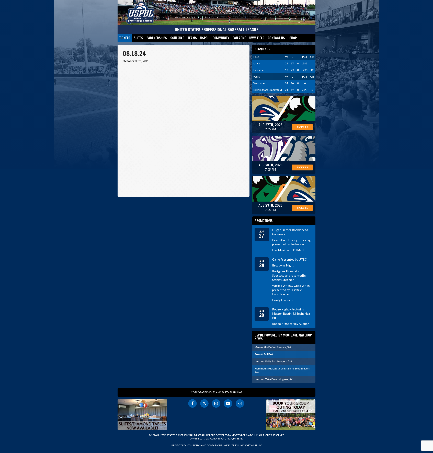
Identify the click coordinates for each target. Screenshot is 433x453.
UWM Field (256, 38)
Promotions (264, 220)
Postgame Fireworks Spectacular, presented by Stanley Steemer (289, 276)
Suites (138, 38)
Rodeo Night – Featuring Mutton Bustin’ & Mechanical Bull (291, 314)
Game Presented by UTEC (289, 259)
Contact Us (276, 38)
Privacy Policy (181, 445)
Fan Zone (239, 38)
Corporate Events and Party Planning (216, 392)
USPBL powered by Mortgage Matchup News (283, 337)
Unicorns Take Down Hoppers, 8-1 (274, 379)
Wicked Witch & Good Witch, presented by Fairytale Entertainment (291, 290)
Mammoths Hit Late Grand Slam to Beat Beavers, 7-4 (282, 370)
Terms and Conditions (207, 445)
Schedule (177, 38)
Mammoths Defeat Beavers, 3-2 (273, 347)
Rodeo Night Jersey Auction (290, 324)
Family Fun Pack (282, 300)
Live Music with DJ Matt (288, 250)
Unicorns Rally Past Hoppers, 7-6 (273, 361)
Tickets (124, 38)
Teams (192, 38)
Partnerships (156, 38)
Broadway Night (283, 265)
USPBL (204, 38)
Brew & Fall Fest (264, 354)
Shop (293, 38)
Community (220, 38)
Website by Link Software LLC (243, 445)
